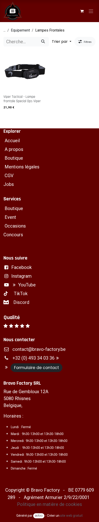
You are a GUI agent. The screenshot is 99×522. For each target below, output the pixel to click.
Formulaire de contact (36, 367)
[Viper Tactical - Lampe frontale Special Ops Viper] (24, 71)
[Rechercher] (43, 41)
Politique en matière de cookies (49, 504)
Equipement (20, 30)
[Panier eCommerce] (81, 11)
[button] (61, 41)
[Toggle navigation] (91, 11)
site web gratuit (71, 515)
